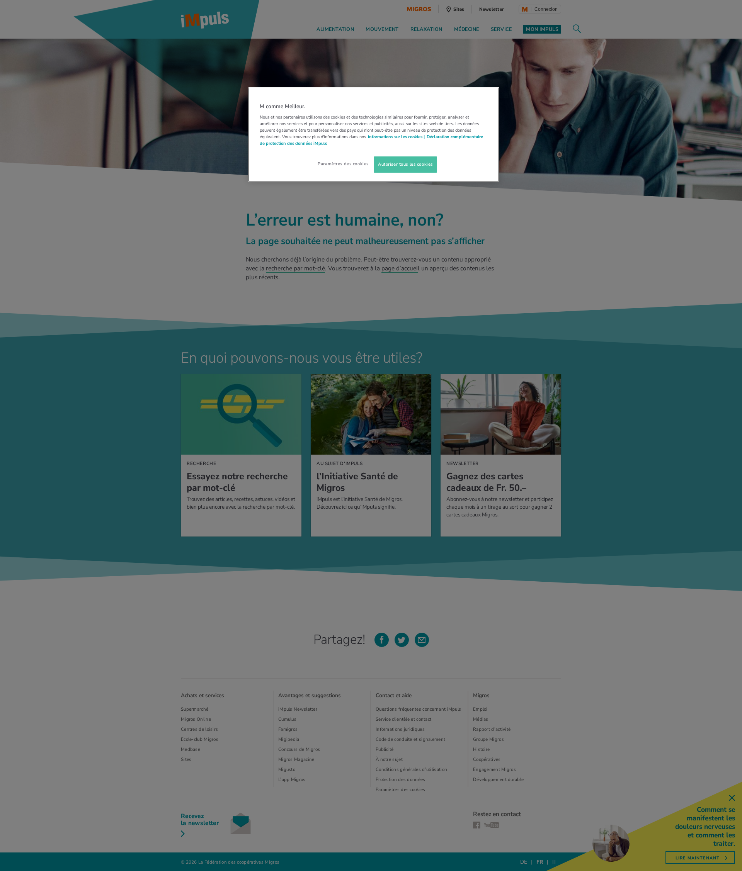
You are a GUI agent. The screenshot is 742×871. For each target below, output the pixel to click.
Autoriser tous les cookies (405, 164)
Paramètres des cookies (343, 164)
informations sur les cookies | (396, 137)
